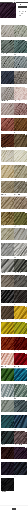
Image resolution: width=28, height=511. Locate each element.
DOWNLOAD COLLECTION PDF (22, 11)
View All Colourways (14, 2)
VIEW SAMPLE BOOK (21, 13)
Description (19, 15)
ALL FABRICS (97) (12, 22)
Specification (20, 17)
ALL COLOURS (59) (4, 22)
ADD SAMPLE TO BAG (22, 7)
